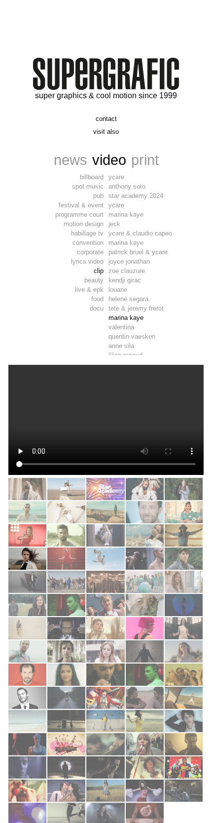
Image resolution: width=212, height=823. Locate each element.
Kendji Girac (124, 280)
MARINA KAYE (125, 214)
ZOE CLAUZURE (126, 270)
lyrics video (87, 261)
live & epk (89, 289)
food (97, 299)
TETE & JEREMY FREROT (136, 308)
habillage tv (87, 233)
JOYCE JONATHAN (129, 261)
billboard (92, 177)
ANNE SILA (121, 346)
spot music (88, 186)
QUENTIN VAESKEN (131, 336)
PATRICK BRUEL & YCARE (138, 252)
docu (97, 308)
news (70, 160)
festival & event (81, 205)
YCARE (116, 177)
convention (88, 242)
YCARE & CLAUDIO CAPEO (140, 233)
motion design (84, 224)
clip (99, 270)
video (109, 160)
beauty (94, 280)
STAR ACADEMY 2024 (135, 195)
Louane (117, 289)
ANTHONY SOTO (126, 186)
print (145, 160)
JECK (114, 224)
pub (98, 195)
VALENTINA (121, 327)
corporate (90, 252)
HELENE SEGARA (128, 299)
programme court (79, 214)
